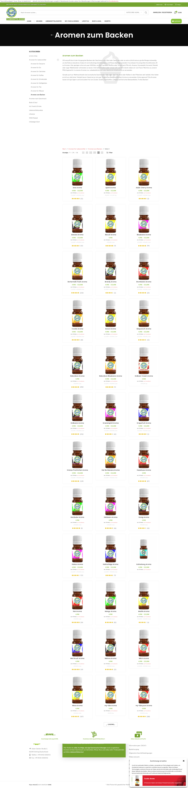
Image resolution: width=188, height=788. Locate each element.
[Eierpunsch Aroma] (144, 313)
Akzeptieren (138, 779)
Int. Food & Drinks (35, 106)
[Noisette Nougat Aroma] (77, 737)
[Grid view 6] (94, 152)
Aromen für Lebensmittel (37, 60)
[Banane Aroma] (77, 219)
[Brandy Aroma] (110, 266)
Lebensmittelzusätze (36, 110)
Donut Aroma (110, 329)
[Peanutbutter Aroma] (110, 737)
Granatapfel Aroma (111, 423)
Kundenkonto (113, 1)
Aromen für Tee (36, 87)
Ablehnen (153, 779)
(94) (148, 245)
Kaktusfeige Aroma (110, 564)
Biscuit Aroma (110, 235)
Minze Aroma (77, 705)
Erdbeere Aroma (77, 423)
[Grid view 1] (83, 152)
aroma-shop (33, 56)
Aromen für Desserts (38, 64)
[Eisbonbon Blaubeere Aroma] (110, 360)
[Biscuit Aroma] (110, 219)
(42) (148, 528)
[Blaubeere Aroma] (144, 219)
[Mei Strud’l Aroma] (77, 643)
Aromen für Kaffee (37, 75)
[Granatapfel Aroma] (110, 407)
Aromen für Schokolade (39, 79)
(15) (148, 340)
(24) (81, 622)
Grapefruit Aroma (144, 423)
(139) (81, 481)
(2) (148, 198)
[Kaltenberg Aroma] (144, 549)
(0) (82, 528)
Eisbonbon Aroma (77, 376)
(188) (148, 716)
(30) (81, 340)
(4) (115, 245)
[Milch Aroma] (144, 643)
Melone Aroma (110, 658)
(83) (115, 622)
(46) (115, 528)
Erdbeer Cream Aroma (144, 376)
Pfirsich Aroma (144, 753)
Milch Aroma (144, 658)
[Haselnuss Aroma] (144, 454)
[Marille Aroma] (144, 596)
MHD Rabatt (33, 118)
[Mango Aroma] (110, 596)
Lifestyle (32, 114)
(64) (148, 293)
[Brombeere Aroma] (144, 266)
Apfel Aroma (111, 188)
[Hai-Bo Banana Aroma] (110, 454)
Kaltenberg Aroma (143, 564)
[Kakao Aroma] (77, 549)
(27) (81, 763)
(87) (148, 481)
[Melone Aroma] (110, 643)
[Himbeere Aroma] (110, 501)
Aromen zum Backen (38, 95)
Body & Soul (33, 102)
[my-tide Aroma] (110, 690)
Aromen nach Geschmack (37, 98)
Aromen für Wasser (37, 91)
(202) (81, 387)
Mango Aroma (110, 611)
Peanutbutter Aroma (110, 753)
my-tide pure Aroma (144, 705)
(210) (81, 293)
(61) (81, 245)
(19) (81, 669)
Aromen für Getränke (38, 71)
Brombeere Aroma (143, 282)
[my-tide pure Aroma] (144, 690)
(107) (81, 716)
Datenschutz (155, 784)
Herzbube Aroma (77, 517)
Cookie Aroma (77, 329)
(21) (81, 198)
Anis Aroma (77, 188)
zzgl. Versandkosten (80, 192)
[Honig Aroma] (144, 501)
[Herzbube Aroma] (77, 501)
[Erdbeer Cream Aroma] (144, 360)
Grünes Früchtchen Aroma (77, 470)
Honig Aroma (144, 517)
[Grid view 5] (90, 152)
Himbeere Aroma (110, 517)
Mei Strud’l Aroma (77, 658)
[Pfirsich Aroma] (144, 737)
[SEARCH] (145, 12)
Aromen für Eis (36, 67)
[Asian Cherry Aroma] (144, 172)
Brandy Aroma (110, 282)
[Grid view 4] (102, 152)
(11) (81, 575)
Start (64, 149)
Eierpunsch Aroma (144, 329)
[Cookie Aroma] (77, 313)
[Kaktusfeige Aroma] (110, 549)
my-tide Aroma (111, 705)
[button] (184, 761)
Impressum (163, 784)
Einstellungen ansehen (173, 779)
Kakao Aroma (77, 564)
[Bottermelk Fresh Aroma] (77, 266)
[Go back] (52, 35)
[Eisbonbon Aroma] (77, 360)
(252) (81, 434)
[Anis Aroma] (77, 172)
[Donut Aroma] (110, 313)
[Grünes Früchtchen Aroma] (77, 454)
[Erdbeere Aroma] (77, 407)
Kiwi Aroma (77, 611)
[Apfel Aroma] (110, 172)
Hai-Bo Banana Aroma (111, 470)
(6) (115, 293)
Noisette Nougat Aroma (77, 753)
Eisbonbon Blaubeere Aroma (110, 376)
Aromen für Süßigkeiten (39, 83)
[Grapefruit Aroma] (144, 407)
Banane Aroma (77, 235)
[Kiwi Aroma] (77, 596)
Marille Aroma (143, 611)
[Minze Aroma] (77, 690)
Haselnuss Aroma (144, 470)
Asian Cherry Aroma (144, 188)
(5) (115, 387)
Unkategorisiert (34, 122)
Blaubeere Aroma (144, 235)
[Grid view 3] (98, 152)
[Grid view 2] (87, 152)
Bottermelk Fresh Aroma (77, 282)
